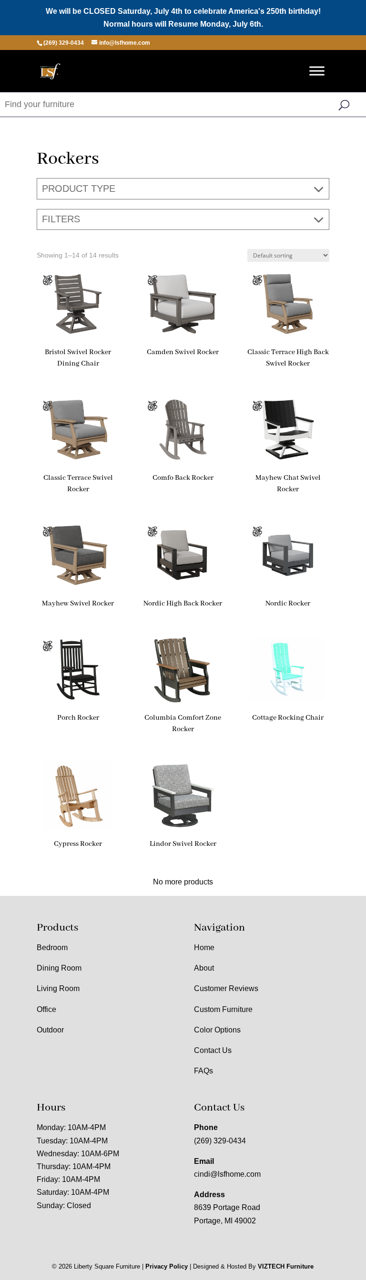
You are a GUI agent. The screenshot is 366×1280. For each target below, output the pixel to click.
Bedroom (52, 947)
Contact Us (213, 1050)
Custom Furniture (223, 1009)
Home (204, 947)
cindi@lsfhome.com (227, 1174)
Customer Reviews (226, 988)
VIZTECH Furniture (286, 1266)
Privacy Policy (166, 1266)
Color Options (217, 1030)
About (204, 968)
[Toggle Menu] (317, 71)
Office (46, 1009)
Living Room (58, 988)
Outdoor (50, 1030)
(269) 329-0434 (220, 1141)
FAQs (203, 1071)
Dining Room (59, 968)
